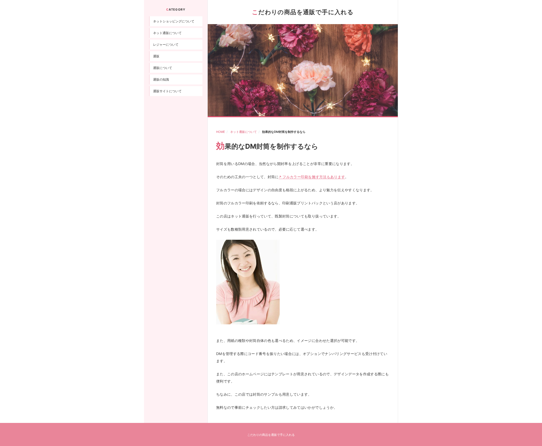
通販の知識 (161, 79)
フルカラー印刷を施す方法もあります (313, 177)
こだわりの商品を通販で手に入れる (303, 12)
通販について (162, 68)
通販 (156, 56)
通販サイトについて (167, 91)
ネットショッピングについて (173, 21)
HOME (220, 132)
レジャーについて (165, 45)
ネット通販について (243, 132)
